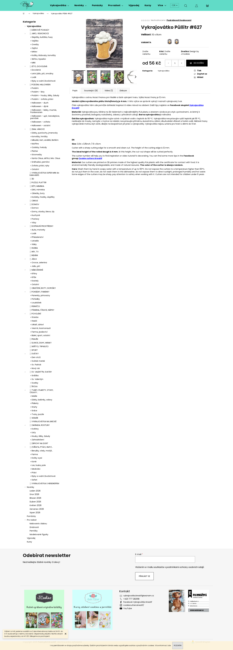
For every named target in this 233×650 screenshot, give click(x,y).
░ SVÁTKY (34, 353)
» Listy (33, 432)
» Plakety (34, 403)
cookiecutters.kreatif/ (133, 605)
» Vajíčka (34, 40)
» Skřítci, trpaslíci (38, 59)
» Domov (34, 208)
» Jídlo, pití (35, 266)
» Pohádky (35, 299)
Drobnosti (34, 527)
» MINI (32, 62)
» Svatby (34, 382)
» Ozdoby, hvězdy (38, 147)
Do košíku (199, 63)
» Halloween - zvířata (40, 121)
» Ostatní (34, 169)
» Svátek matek (37, 361)
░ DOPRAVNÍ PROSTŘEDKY (41, 226)
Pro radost (32, 520)
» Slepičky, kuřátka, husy (41, 37)
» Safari (33, 479)
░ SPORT (34, 350)
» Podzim (34, 88)
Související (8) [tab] (91, 90)
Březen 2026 (35, 498)
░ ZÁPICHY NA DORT (39, 443)
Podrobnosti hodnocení (179, 20)
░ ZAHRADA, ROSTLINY (40, 425)
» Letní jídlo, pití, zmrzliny (41, 73)
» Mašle (33, 396)
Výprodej (31, 538)
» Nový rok (35, 368)
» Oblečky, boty (37, 193)
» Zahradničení (37, 439)
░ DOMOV (34, 204)
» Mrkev (33, 51)
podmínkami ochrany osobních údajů (185, 567)
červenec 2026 (37, 509)
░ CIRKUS (34, 200)
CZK (174, 5)
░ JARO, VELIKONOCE (39, 33)
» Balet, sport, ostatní (40, 335)
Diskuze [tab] (123, 90)
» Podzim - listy (37, 91)
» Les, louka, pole (38, 465)
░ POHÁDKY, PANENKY (39, 291)
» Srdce (33, 410)
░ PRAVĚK (34, 339)
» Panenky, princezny (40, 295)
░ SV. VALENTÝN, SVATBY (41, 371)
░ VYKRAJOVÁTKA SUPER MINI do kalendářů (44, 173)
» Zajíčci (34, 48)
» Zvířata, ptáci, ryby (39, 165)
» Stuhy (33, 407)
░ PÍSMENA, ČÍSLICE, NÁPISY (42, 310)
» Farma (34, 454)
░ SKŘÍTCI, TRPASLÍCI (39, 346)
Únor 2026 (34, 494)
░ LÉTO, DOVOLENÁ (38, 66)
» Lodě (33, 77)
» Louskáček (35, 302)
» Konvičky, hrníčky (39, 136)
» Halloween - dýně (39, 106)
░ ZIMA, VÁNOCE (37, 129)
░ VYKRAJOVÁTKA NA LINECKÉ (43, 421)
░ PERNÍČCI (35, 306)
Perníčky (34, 530)
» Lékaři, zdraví (37, 324)
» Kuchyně (35, 215)
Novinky (30, 487)
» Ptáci (33, 472)
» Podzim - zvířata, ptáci (41, 99)
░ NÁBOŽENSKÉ (36, 270)
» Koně (33, 461)
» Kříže (33, 277)
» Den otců (35, 357)
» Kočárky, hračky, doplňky (42, 197)
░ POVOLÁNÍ (35, 313)
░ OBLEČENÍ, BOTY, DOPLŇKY (43, 288)
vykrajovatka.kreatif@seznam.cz (138, 595)
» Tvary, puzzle (37, 414)
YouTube (127, 608)
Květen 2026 (35, 505)
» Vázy (33, 222)
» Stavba (34, 317)
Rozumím (177, 645)
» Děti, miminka (37, 189)
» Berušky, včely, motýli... (41, 450)
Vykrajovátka (34, 26)
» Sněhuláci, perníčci (40, 162)
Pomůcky (31, 516)
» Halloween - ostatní (40, 125)
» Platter (34, 151)
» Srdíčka (34, 375)
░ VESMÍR (34, 418)
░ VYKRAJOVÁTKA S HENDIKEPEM (44, 483)
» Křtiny (33, 273)
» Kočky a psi (36, 458)
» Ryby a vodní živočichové (42, 81)
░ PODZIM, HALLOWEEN (40, 84)
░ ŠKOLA (33, 386)
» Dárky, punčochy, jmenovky (44, 132)
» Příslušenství (36, 237)
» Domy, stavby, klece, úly (42, 211)
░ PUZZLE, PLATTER (38, 182)
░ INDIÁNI (34, 255)
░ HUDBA (34, 248)
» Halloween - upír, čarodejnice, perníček (45, 117)
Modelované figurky (39, 534)
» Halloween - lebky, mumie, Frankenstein (43, 111)
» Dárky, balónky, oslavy (41, 399)
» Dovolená (35, 70)
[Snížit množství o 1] (168, 63)
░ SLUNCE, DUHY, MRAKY (41, 342)
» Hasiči (33, 320)
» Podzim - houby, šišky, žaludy (44, 95)
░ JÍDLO (33, 259)
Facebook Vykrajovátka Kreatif (137, 602)
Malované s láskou (38, 523)
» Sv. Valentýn (36, 379)
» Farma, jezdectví (38, 332)
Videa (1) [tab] (109, 90)
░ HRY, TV (34, 251)
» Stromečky (36, 154)
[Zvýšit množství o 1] (181, 63)
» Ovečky (34, 44)
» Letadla (34, 240)
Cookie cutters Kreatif (90, 158)
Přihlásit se (144, 576)
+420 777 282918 (131, 599)
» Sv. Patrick (35, 364)
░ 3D (32, 178)
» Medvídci (35, 469)
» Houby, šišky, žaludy (40, 436)
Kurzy (29, 541)
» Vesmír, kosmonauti (40, 328)
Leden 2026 (35, 490)
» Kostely (34, 280)
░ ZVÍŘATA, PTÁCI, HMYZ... (41, 447)
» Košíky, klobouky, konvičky (43, 55)
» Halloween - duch (39, 102)
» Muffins (34, 143)
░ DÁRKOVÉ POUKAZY (39, 30)
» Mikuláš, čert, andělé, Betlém (44, 140)
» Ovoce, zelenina (38, 262)
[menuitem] (59, 5)
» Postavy (34, 219)
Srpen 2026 (35, 512)
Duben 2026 (35, 501)
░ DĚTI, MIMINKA (37, 186)
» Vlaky (33, 244)
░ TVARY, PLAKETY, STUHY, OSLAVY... (41, 391)
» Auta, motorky (37, 229)
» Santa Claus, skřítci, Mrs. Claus (45, 158)
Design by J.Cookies (190, 52)
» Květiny (34, 428)
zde (169, 645)
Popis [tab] (74, 90)
